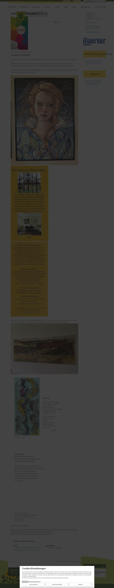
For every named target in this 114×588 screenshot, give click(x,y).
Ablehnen (80, 584)
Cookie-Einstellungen (57, 584)
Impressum (25, 581)
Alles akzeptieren (33, 584)
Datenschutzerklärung (35, 581)
